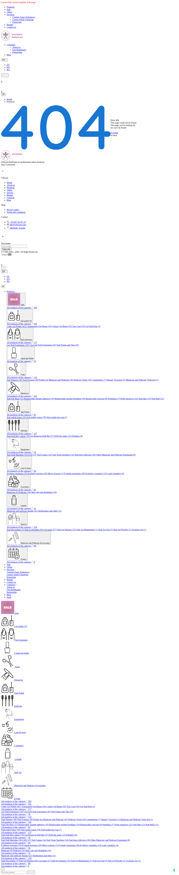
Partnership (17, 52)
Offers (9, 190)
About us (16, 47)
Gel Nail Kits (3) (92, 326)
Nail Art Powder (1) (122, 529)
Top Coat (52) (78, 326)
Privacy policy (13, 210)
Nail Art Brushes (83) (34, 529)
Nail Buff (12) (157, 398)
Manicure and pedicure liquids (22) (22, 511)
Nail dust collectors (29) (85, 455)
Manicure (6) (13, 492)
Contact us (11, 582)
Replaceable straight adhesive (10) (39, 398)
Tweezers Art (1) (138, 529)
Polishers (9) (77, 436)
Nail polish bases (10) (16, 417)
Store (9, 597)
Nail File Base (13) (15, 398)
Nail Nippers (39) (15, 380)
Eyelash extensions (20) (75, 473)
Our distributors (19, 50)
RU (8, 70)
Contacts (10, 198)
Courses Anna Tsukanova (23, 17)
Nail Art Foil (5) (105, 529)
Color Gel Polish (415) (17, 326)
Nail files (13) (145, 398)
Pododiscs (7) (114, 398)
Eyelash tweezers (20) (38, 473)
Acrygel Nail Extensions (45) (43, 345)
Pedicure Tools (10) (83, 380)
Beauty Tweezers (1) (116, 380)
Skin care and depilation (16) (44, 492)
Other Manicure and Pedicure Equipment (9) (116, 455)
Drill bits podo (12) (63, 436)
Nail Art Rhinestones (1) (87, 529)
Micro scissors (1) (56, 473)
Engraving (17, 22)
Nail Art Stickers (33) (66, 529)
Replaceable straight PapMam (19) (70, 398)
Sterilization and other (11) (50, 511)
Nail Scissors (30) (31, 380)
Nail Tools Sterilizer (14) (63, 455)
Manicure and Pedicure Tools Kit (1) (142, 380)
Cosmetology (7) (99, 380)
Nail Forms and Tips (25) (68, 345)
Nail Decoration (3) (15, 529)
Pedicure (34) (25, 492)
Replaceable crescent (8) (97, 398)
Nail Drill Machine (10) (17, 455)
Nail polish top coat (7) (57, 417)
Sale (8, 564)
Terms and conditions (16, 212)
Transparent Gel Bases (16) (39, 326)
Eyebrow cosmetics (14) (97, 473)
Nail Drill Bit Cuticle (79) (18, 436)
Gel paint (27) (50, 529)
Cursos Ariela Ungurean (23, 19)
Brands (10, 195)
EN (8, 67)
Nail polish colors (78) (36, 417)
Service (10, 192)
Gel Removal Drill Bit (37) (42, 436)
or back (113, 135)
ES (8, 65)
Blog (9, 200)
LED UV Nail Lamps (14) (40, 455)
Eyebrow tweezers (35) (17, 473)
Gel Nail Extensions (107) (18, 345)
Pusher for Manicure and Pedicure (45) (56, 380)
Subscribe (6, 249)
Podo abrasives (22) (130, 398)
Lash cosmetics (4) (116, 473)
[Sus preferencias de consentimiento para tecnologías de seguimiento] (174, 870)
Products (10, 187)
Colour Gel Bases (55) (62, 326)
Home (9, 182)
